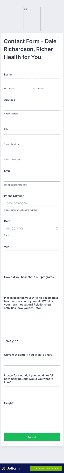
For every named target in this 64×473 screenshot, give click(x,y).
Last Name (38, 88)
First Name (9, 88)
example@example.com (15, 184)
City (6, 129)
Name (8, 74)
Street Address (11, 113)
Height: (9, 403)
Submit (32, 437)
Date (6, 235)
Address (9, 99)
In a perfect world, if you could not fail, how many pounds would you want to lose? (29, 379)
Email (7, 170)
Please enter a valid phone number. (20, 210)
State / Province (11, 144)
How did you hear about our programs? (29, 277)
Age (6, 246)
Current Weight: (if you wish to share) (28, 354)
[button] (56, 228)
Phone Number (14, 196)
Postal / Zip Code (12, 159)
